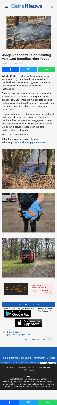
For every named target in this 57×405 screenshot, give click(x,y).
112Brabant (8, 367)
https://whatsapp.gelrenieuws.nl (31, 142)
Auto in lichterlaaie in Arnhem (37, 338)
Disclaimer (26, 357)
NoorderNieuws (26, 367)
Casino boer (18, 386)
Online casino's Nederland (38, 386)
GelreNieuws (44, 367)
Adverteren (39, 357)
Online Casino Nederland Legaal (36, 381)
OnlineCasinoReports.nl (36, 378)
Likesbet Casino (15, 378)
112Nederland (28, 370)
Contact (51, 357)
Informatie (14, 357)
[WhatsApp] (46, 69)
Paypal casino (8, 383)
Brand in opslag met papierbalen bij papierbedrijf (19, 332)
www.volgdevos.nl (11, 381)
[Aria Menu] (6, 6)
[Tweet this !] (28, 69)
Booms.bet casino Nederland (30, 383)
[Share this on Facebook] (10, 69)
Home (4, 357)
